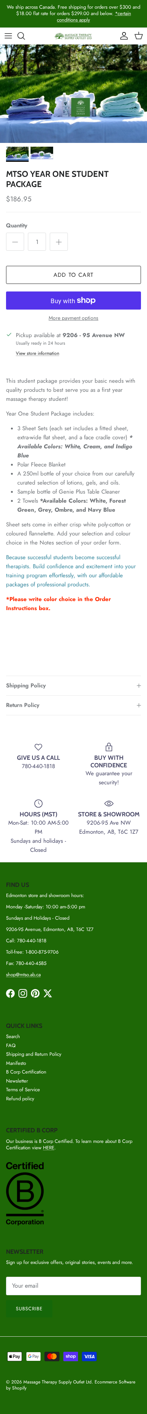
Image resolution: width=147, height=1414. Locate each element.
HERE (48, 1147)
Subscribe (29, 1308)
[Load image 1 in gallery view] (73, 93)
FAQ (10, 1045)
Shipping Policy (26, 685)
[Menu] (8, 36)
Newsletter (17, 1080)
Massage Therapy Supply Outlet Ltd (57, 1382)
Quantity (16, 226)
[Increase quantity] (59, 242)
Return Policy (22, 705)
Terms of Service (23, 1089)
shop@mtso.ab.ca (23, 974)
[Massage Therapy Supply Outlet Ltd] (73, 36)
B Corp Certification (26, 1071)
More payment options (73, 318)
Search (13, 1036)
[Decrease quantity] (15, 242)
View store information (37, 353)
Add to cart (73, 275)
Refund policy (20, 1098)
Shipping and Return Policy (33, 1054)
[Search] (25, 36)
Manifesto (16, 1063)
